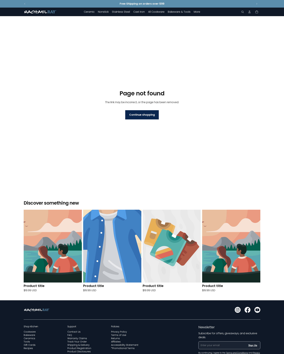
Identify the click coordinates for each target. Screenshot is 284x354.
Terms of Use (118, 335)
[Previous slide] (24, 3)
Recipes (28, 348)
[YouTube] (257, 310)
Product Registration (79, 348)
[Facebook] (247, 310)
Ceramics (29, 338)
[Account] (249, 11)
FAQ (69, 335)
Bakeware (29, 335)
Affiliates (116, 341)
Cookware (30, 331)
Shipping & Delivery (78, 345)
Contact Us (74, 331)
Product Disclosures (79, 351)
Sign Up (252, 345)
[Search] (242, 11)
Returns (115, 338)
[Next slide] (256, 3)
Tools (27, 341)
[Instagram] (238, 310)
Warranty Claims (77, 338)
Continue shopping (142, 115)
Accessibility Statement (124, 345)
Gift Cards (30, 345)
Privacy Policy (119, 331)
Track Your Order (77, 341)
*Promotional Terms (123, 348)
